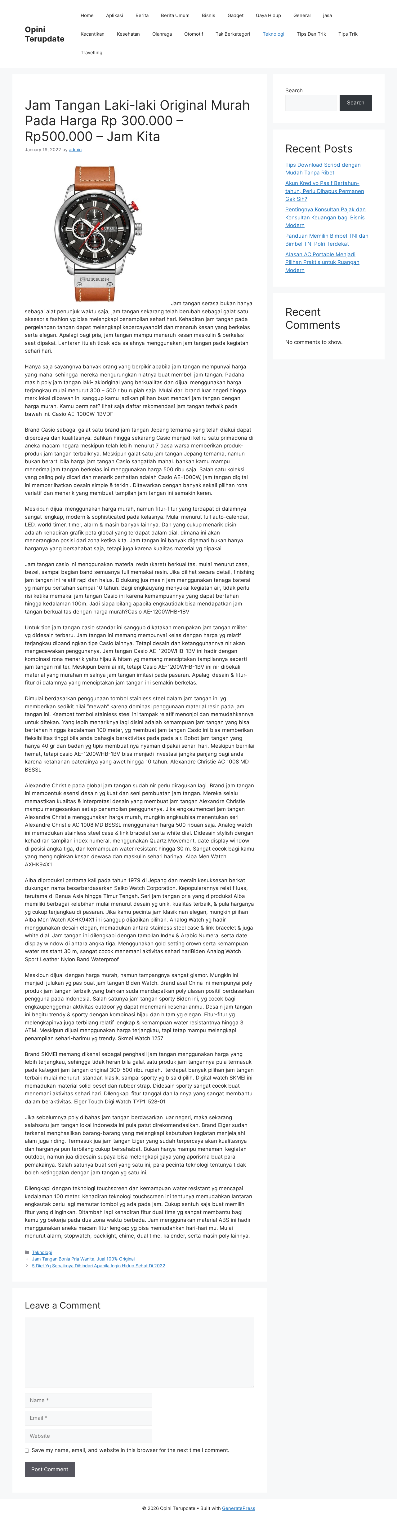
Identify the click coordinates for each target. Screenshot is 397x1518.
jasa (327, 15)
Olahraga (162, 34)
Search (294, 90)
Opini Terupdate (45, 34)
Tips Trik (348, 34)
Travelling (91, 52)
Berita (142, 15)
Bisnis (208, 15)
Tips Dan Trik (311, 34)
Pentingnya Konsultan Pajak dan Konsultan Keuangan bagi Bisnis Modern (325, 217)
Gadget (235, 15)
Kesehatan (128, 34)
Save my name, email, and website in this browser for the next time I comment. (131, 1450)
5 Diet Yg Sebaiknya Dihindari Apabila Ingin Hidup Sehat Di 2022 (98, 1265)
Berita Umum (175, 15)
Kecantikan (93, 34)
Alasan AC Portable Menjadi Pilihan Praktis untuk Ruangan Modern (322, 262)
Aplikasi (114, 15)
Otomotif (193, 34)
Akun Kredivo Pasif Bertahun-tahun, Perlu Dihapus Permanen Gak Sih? (324, 191)
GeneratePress (238, 1508)
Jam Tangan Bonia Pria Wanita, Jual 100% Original (83, 1258)
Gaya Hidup (268, 15)
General (302, 15)
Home (87, 15)
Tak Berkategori (233, 34)
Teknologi (273, 34)
